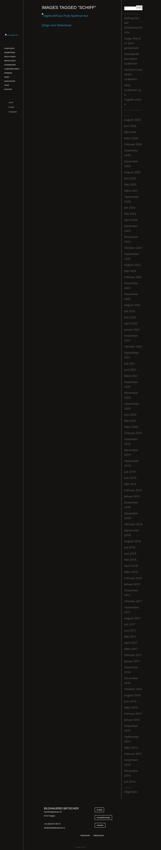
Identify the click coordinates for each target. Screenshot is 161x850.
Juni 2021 (130, 370)
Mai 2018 (130, 559)
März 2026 (131, 138)
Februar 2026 (133, 144)
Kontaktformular (103, 818)
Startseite (9, 48)
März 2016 (131, 707)
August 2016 (132, 695)
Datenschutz (99, 835)
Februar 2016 (133, 713)
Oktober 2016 (133, 689)
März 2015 (131, 747)
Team (6, 85)
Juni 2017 (130, 630)
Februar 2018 (133, 578)
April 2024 (131, 220)
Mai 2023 (130, 271)
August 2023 (132, 265)
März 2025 (131, 190)
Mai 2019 (130, 484)
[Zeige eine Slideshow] (56, 25)
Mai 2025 (130, 184)
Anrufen (100, 825)
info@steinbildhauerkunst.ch (54, 828)
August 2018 (132, 541)
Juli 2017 (129, 624)
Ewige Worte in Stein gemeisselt (132, 43)
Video (6, 77)
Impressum (85, 835)
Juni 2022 (130, 317)
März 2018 (131, 572)
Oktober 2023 (133, 248)
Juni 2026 (130, 126)
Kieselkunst (10, 61)
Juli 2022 (129, 311)
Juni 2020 (130, 414)
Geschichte (9, 81)
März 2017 (131, 649)
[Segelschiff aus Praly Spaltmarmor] (65, 16)
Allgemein (130, 792)
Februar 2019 (133, 490)
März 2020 (131, 427)
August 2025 (132, 172)
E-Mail (11, 107)
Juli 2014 (129, 782)
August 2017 (132, 618)
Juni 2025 (130, 178)
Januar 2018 (132, 584)
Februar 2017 (133, 655)
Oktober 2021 (133, 346)
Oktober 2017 (133, 601)
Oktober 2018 (133, 524)
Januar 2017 (132, 661)
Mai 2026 (130, 132)
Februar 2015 (133, 754)
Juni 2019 (130, 478)
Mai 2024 (130, 214)
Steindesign (10, 65)
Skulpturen (9, 57)
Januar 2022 (132, 329)
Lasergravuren (11, 69)
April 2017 (131, 643)
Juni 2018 (130, 553)
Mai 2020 (130, 421)
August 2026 (132, 120)
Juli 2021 (129, 363)
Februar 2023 (133, 277)
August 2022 (132, 305)
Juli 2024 (129, 207)
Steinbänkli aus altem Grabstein (131, 58)
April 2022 (131, 323)
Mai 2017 (130, 636)
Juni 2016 (130, 701)
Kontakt (8, 89)
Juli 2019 (129, 472)
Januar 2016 (132, 720)
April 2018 (131, 566)
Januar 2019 (132, 496)
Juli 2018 (129, 547)
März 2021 (131, 376)
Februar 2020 (133, 433)
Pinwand (8, 73)
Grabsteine (9, 52)
